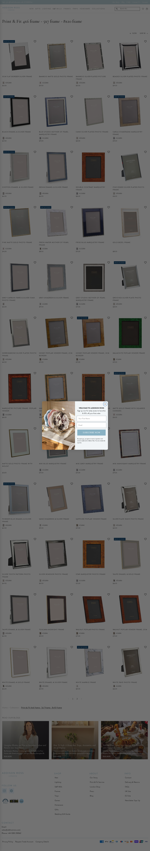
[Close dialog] (105, 404)
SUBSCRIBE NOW (91, 432)
